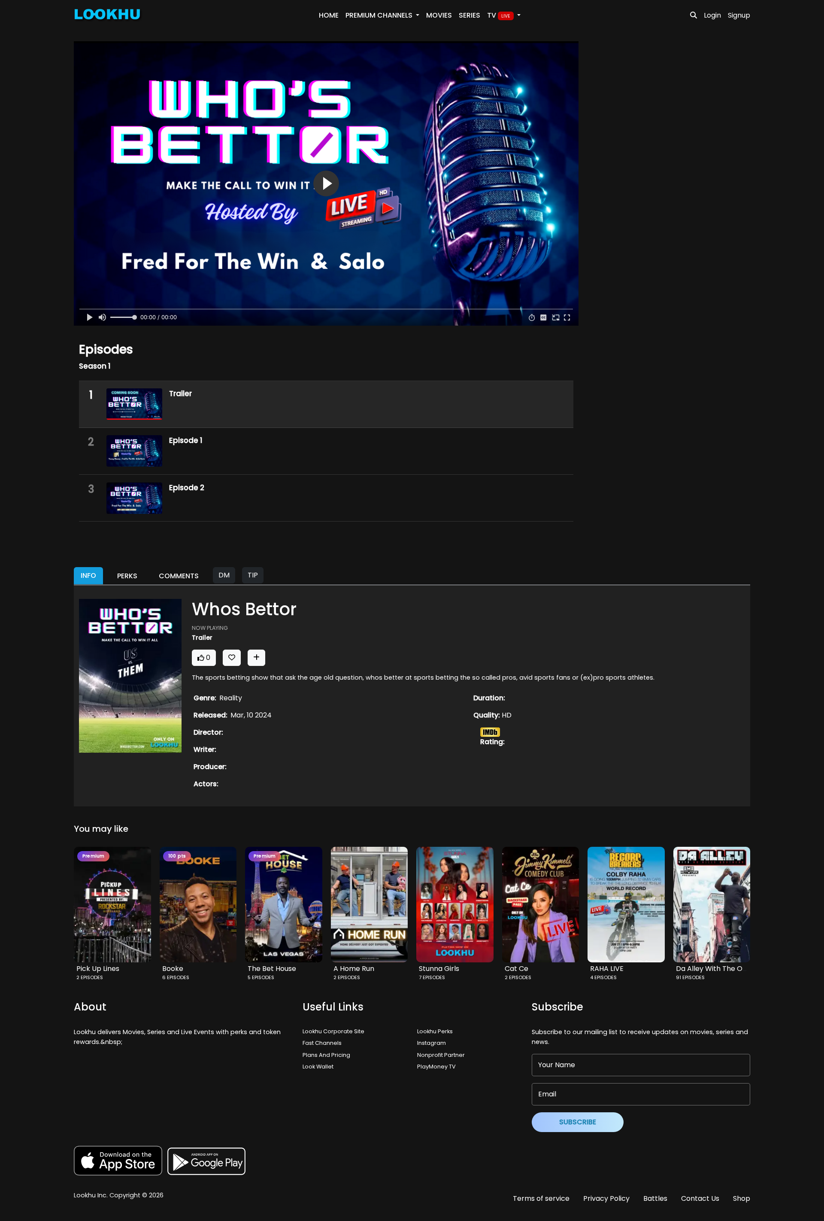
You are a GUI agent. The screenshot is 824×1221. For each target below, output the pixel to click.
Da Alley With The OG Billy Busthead (736, 969)
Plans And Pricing (326, 1055)
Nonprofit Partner (441, 1055)
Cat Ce (516, 969)
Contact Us (700, 1198)
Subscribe (577, 1122)
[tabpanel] (412, 695)
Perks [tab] (127, 576)
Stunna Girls (439, 969)
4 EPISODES (603, 977)
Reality (230, 698)
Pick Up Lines (97, 969)
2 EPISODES (89, 977)
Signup (739, 15)
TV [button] (498, 15)
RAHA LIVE (607, 969)
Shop (741, 1198)
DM (224, 575)
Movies (439, 15)
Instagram (431, 1043)
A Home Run (353, 969)
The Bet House (272, 969)
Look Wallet (318, 1066)
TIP (253, 575)
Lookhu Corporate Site (335, 1031)
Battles (655, 1198)
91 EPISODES (690, 977)
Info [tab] (88, 575)
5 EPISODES (261, 977)
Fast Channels (322, 1043)
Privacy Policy (606, 1198)
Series (469, 15)
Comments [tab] (179, 576)
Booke (172, 969)
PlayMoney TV (436, 1066)
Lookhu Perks (435, 1031)
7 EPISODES (432, 977)
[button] (116, 904)
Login (712, 15)
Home (329, 15)
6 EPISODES (175, 977)
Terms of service (541, 1198)
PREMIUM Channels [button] (379, 15)
